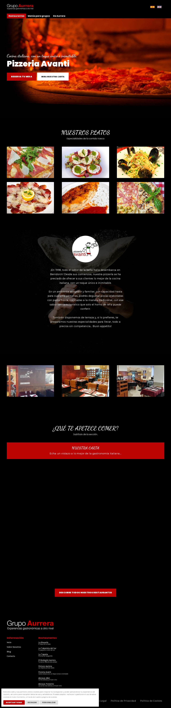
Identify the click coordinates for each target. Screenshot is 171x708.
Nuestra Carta (85, 448)
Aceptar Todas (14, 702)
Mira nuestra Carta (52, 76)
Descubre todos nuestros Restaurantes (85, 592)
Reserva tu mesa (21, 76)
